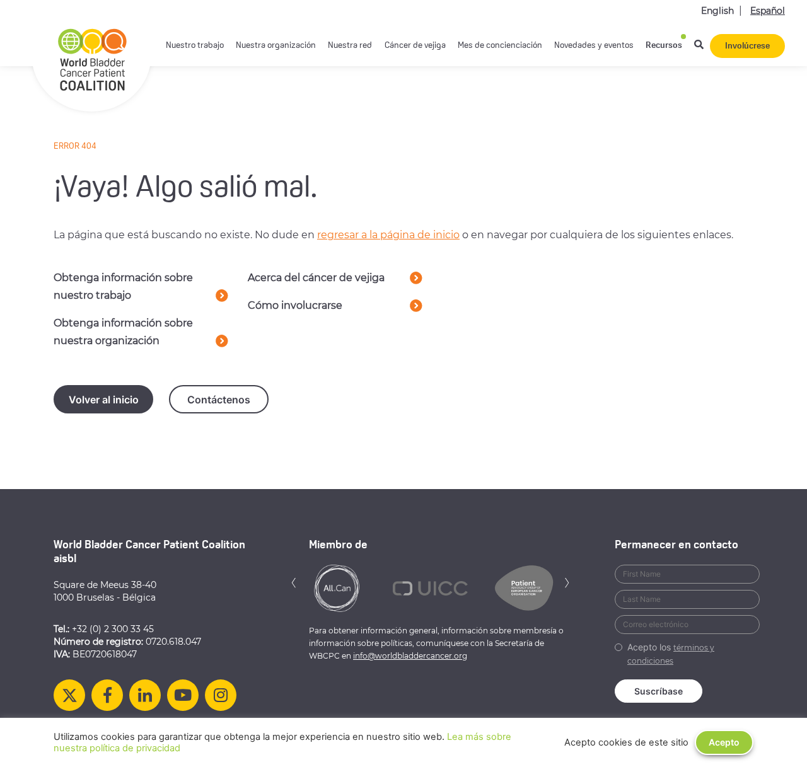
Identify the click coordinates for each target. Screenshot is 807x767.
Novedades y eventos (594, 45)
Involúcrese (747, 46)
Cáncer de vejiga (415, 45)
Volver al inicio (104, 399)
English (717, 10)
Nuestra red (350, 45)
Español (767, 10)
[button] (294, 581)
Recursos (664, 45)
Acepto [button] (724, 742)
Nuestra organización (276, 45)
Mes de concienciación (500, 45)
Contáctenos (218, 399)
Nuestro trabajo (195, 45)
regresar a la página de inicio (388, 235)
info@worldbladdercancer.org (410, 655)
